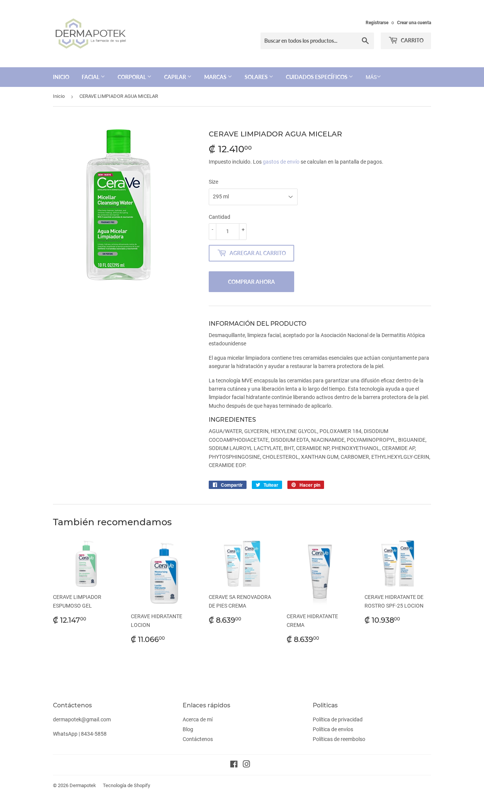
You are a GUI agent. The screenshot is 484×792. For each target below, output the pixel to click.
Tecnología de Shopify (126, 785)
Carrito (412, 40)
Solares (257, 77)
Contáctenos (198, 739)
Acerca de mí (198, 719)
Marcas (216, 77)
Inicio (61, 77)
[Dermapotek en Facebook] (234, 765)
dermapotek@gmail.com (82, 719)
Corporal (132, 77)
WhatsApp (65, 734)
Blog (188, 729)
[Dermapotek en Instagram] (246, 765)
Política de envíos (333, 729)
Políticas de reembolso (339, 739)
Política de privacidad (338, 719)
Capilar (175, 77)
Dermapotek (83, 785)
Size (213, 182)
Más (371, 77)
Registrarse (377, 22)
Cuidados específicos (317, 77)
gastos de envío (281, 162)
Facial (91, 77)
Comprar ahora (251, 281)
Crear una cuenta (414, 22)
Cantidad (219, 217)
